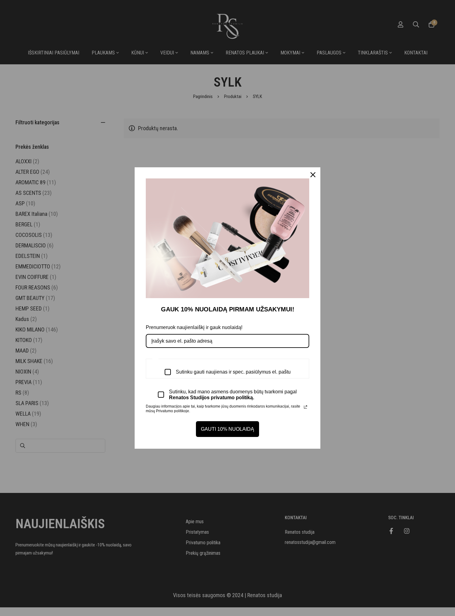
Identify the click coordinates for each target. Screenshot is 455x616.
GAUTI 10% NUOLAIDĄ (227, 429)
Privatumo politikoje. (173, 411)
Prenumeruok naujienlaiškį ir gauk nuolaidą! (194, 327)
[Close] (313, 174)
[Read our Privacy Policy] (305, 407)
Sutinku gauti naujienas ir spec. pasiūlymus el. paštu (233, 371)
